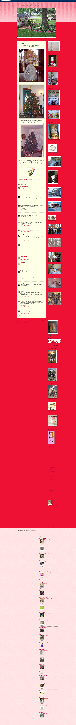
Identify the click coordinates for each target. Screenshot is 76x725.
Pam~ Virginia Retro (23, 283)
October (51, 476)
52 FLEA (41, 634)
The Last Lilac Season (47, 635)
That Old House (42, 612)
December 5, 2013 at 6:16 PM (24, 231)
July (50, 481)
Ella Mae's (41, 712)
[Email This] (35, 179)
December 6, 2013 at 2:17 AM (24, 279)
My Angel (51, 472)
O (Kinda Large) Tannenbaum (48, 613)
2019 (50, 455)
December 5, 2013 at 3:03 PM (24, 200)
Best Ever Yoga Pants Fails (48, 642)
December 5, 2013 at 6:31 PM (24, 240)
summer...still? (46, 620)
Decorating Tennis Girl (43, 590)
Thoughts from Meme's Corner (44, 571)
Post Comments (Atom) (24, 322)
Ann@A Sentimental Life (53, 505)
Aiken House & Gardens (43, 545)
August (51, 479)
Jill (20, 270)
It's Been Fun (46, 698)
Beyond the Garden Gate (43, 538)
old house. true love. (43, 682)
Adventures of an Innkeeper (44, 719)
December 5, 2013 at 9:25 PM (24, 259)
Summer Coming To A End (48, 657)
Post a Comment (21, 315)
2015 (50, 461)
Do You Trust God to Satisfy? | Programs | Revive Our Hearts (50, 691)
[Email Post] (34, 179)
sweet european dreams (43, 627)
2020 (50, 453)
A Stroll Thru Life (42, 535)
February (51, 488)
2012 (50, 492)
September (51, 477)
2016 (50, 459)
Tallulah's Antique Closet (44, 657)
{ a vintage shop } (46, 683)
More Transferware (47, 546)
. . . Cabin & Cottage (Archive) (44, 553)
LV (20, 228)
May (50, 484)
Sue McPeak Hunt (23, 186)
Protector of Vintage (23, 256)
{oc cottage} (41, 619)
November (51, 474)
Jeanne (21, 234)
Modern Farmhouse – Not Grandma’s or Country (46, 535)
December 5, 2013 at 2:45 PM (24, 192)
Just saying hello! (46, 665)
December (51, 465)
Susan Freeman (22, 204)
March (51, 487)
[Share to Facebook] (38, 179)
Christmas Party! (46, 590)
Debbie (21, 290)
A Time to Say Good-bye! (47, 561)
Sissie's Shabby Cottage (43, 597)
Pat (21, 243)
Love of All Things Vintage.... (44, 642)
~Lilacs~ (45, 583)
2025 (50, 451)
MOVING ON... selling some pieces (49, 705)
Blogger (42, 722)
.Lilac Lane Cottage (43, 697)
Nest (40, 671)
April (51, 485)
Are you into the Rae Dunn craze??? (49, 598)
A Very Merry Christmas (53, 467)
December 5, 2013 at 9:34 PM (24, 267)
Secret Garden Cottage (43, 705)
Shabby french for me (43, 649)
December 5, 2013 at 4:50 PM (24, 225)
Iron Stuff (45, 713)
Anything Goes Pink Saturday (48, 572)
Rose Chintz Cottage (43, 560)
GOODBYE (46, 676)
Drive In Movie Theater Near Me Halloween (46, 569)
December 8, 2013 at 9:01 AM (24, 313)
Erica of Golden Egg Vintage (24, 220)
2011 (50, 494)
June (50, 482)
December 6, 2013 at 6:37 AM (24, 286)
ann (21, 214)
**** (40, 568)
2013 (50, 464)
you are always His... (47, 539)
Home (31, 320)
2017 (50, 458)
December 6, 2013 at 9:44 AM (24, 306)
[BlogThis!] (36, 179)
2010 (50, 495)
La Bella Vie (42, 664)
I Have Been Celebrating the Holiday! (54, 469)
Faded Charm (42, 582)
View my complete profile (51, 526)
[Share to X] (37, 179)
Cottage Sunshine (42, 690)
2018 (50, 456)
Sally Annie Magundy (23, 299)
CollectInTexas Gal (24, 190)
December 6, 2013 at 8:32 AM (24, 296)
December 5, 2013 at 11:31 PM (24, 273)
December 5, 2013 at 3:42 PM (24, 210)
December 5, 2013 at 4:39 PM (24, 217)
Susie (21, 195)
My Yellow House (42, 579)
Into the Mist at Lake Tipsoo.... (48, 605)
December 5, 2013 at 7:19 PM (24, 253)
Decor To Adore (22, 309)
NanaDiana (22, 262)
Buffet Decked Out (52, 471)
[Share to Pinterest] (39, 179)
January (51, 490)
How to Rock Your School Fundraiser (49, 628)
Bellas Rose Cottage (43, 604)
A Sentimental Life (28, 5)
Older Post (43, 320)
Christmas (21, 180)
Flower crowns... (46, 650)
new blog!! (41, 672)
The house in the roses (43, 675)
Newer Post (19, 320)
